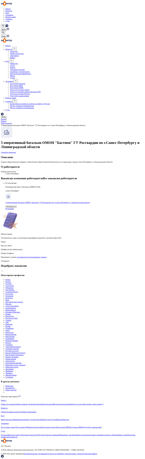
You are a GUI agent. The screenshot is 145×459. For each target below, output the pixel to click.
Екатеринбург (10, 308)
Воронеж (8, 324)
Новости (8, 11)
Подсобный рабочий (13, 363)
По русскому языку (8, 427)
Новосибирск (10, 310)
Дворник (8, 373)
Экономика (14, 56)
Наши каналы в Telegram (108, 435)
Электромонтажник (13, 347)
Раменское (9, 386)
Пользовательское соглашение (35, 454)
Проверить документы (68, 435)
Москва (8, 304)
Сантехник (9, 286)
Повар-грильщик (12, 357)
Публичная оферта (90, 454)
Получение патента (49, 427)
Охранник (9, 296)
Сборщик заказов (12, 349)
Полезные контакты (29, 435)
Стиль (12, 66)
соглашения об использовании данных (32, 257)
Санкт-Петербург (12, 306)
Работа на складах (77, 404)
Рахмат (3, 119)
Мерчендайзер (11, 375)
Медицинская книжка (61, 404)
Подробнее (9, 209)
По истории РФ (22, 427)
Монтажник (10, 337)
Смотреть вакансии (8, 152)
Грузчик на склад (12, 351)
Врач (7, 300)
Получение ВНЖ (16, 88)
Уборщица (9, 288)
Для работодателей (17, 70)
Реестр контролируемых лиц (88, 435)
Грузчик (8, 284)
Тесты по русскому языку (20, 90)
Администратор (11, 292)
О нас (7, 21)
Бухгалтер (9, 294)
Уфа (7, 322)
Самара (8, 320)
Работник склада (11, 367)
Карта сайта (123, 435)
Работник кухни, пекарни (15, 365)
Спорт (12, 78)
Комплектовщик (11, 341)
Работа (8, 9)
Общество (14, 52)
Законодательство (17, 54)
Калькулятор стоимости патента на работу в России (30, 104)
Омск (7, 330)
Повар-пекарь (10, 359)
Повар (7, 280)
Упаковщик (9, 339)
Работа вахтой (10, 390)
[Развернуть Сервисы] (14, 101)
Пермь (7, 326)
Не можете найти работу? (94, 404)
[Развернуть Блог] (11, 61)
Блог (7, 13)
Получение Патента (17, 84)
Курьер (8, 282)
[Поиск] (3, 26)
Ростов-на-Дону (11, 318)
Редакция (4, 435)
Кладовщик (9, 290)
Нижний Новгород (12, 312)
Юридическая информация (20, 74)
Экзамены (9, 15)
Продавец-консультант (14, 302)
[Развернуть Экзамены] (15, 81)
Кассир (8, 343)
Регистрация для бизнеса (27, 404)
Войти (4, 30)
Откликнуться (11, 206)
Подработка (10, 388)
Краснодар (9, 316)
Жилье (12, 76)
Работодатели (6, 123)
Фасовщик (9, 369)
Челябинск (9, 328)
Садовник (9, 377)
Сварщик (9, 345)
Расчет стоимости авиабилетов (22, 106)
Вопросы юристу (14, 435)
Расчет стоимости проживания (22, 108)
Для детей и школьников (19, 96)
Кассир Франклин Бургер (15, 353)
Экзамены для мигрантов (20, 72)
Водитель (9, 298)
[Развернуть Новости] (14, 49)
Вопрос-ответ (10, 17)
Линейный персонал (45, 404)
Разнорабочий (10, 334)
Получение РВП (16, 86)
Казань (8, 314)
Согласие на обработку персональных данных (65, 454)
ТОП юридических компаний (48, 435)
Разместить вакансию (9, 404)
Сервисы (8, 19)
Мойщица (9, 371)
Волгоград (9, 332)
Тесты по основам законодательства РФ (25, 92)
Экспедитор (10, 361)
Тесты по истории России (20, 94)
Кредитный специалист (14, 355)
